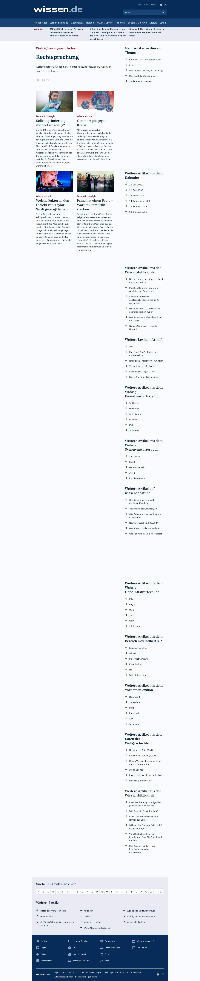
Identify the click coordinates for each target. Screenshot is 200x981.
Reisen (90, 22)
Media (153, 5)
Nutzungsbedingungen (63, 977)
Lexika (163, 22)
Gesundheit (77, 22)
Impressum (59, 972)
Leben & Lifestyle (137, 22)
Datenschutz (71, 972)
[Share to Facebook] (43, 80)
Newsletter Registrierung (86, 977)
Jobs (146, 5)
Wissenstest (40, 22)
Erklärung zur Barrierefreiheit (116, 972)
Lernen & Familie (59, 22)
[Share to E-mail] (38, 80)
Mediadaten (136, 972)
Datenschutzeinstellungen (90, 972)
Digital (153, 22)
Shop (139, 5)
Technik (121, 22)
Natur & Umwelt (105, 22)
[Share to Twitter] (48, 80)
